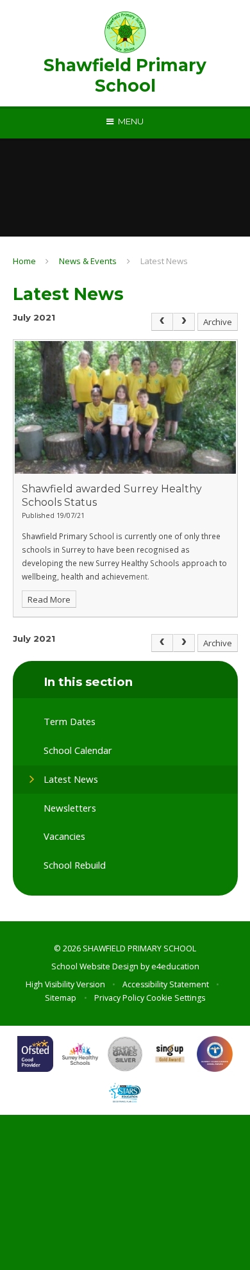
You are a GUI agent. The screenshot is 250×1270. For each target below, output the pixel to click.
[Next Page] (184, 322)
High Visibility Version (65, 984)
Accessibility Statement (165, 984)
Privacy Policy (119, 997)
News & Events (88, 261)
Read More (49, 599)
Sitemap (60, 997)
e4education (175, 966)
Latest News (164, 261)
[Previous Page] (162, 322)
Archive (217, 322)
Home (24, 261)
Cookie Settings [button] (175, 997)
